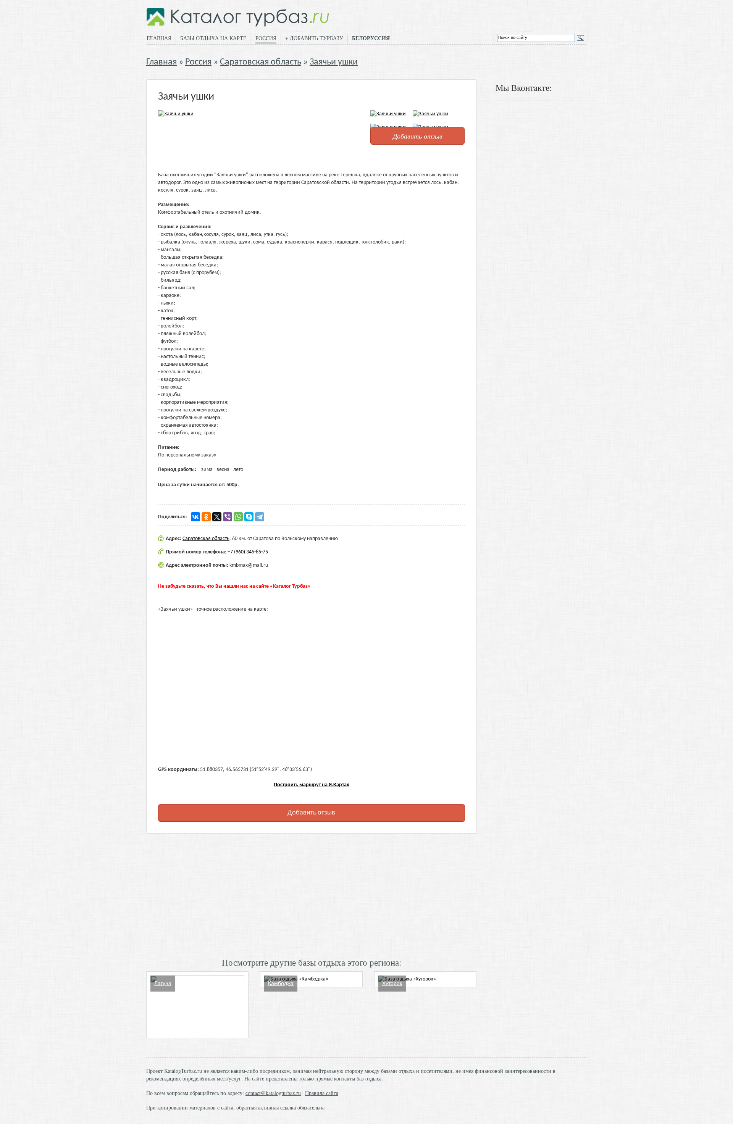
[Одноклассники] (206, 516)
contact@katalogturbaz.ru (273, 1093)
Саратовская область (260, 62)
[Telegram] (259, 516)
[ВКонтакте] (195, 516)
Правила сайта (321, 1093)
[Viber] (227, 516)
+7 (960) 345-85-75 (248, 552)
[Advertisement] (311, 894)
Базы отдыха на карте (213, 38)
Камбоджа (281, 983)
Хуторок (392, 983)
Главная (159, 38)
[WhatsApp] (238, 516)
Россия (265, 38)
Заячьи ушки (334, 62)
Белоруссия (371, 38)
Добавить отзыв (417, 135)
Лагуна (162, 983)
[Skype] (248, 516)
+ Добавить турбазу (314, 38)
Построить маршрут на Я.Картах (311, 785)
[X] (216, 516)
